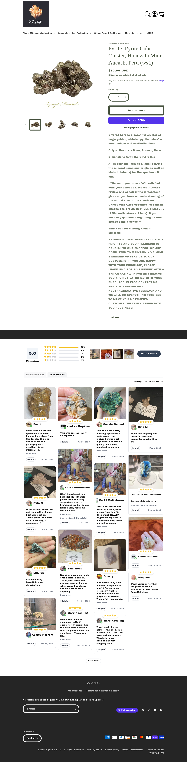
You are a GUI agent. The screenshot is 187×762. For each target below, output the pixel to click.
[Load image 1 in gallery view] (35, 124)
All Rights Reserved (74, 750)
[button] (38, 33)
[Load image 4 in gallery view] (75, 124)
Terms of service (155, 750)
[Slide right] (98, 125)
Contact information (132, 750)
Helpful (30, 459)
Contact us (75, 691)
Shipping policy (156, 753)
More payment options (136, 128)
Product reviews (35, 375)
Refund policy (112, 750)
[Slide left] (26, 125)
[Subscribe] (75, 709)
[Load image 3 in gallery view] (61, 124)
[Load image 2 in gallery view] (48, 124)
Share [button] (115, 317)
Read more (31, 454)
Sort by (138, 382)
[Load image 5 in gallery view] (88, 124)
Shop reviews (57, 375)
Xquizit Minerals (54, 750)
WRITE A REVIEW (149, 354)
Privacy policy (94, 750)
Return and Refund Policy (102, 691)
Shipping (113, 75)
